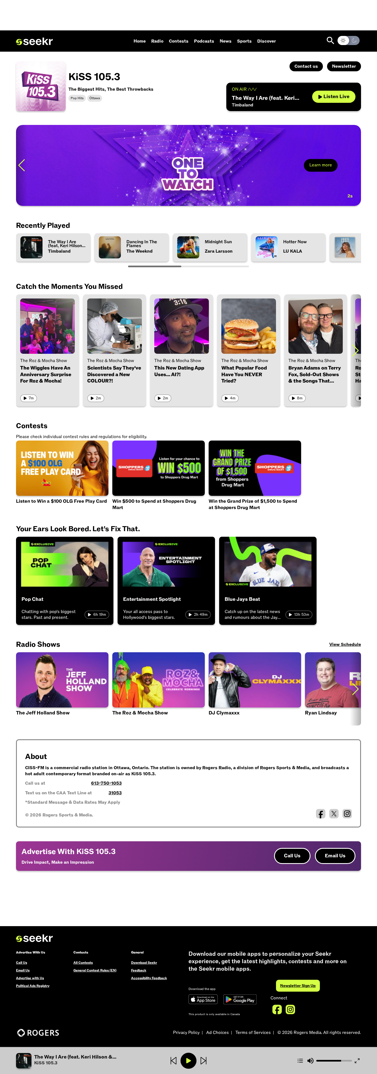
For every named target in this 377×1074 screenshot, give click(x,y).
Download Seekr (144, 962)
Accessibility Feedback (149, 978)
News (226, 41)
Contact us (306, 66)
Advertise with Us (30, 978)
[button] (73, 1060)
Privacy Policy (186, 1033)
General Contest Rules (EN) (94, 970)
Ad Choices (217, 1033)
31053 (115, 793)
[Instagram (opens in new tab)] (347, 813)
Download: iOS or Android (60, 194)
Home (140, 41)
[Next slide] (355, 165)
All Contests (83, 962)
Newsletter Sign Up (298, 985)
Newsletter (344, 66)
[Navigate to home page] (34, 41)
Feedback (138, 970)
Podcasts (204, 41)
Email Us (335, 856)
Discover (266, 41)
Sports (244, 41)
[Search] (330, 40)
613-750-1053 (106, 783)
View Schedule (345, 644)
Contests (179, 41)
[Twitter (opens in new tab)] (334, 813)
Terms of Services (253, 1033)
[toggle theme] (349, 40)
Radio (157, 41)
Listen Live (336, 96)
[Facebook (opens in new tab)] (320, 813)
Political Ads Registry (32, 986)
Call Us (292, 856)
